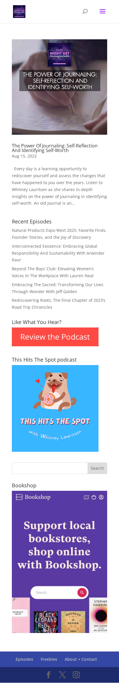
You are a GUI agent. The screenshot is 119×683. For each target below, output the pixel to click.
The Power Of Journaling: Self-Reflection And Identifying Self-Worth (55, 147)
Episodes (24, 659)
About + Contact (81, 659)
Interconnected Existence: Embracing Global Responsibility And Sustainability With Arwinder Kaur (58, 253)
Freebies (49, 659)
